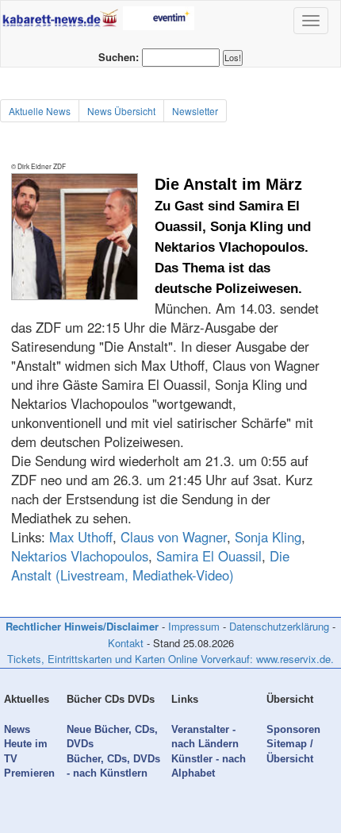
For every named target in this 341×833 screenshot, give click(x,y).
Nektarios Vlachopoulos (79, 555)
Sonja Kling (268, 536)
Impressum (194, 626)
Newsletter (195, 111)
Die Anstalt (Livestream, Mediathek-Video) (150, 565)
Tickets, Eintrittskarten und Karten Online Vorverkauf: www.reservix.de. (170, 658)
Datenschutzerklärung (279, 626)
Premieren (29, 773)
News (17, 729)
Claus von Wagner (174, 536)
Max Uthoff (81, 536)
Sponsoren (293, 729)
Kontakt (126, 642)
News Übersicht (121, 111)
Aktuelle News (40, 111)
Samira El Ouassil (209, 555)
